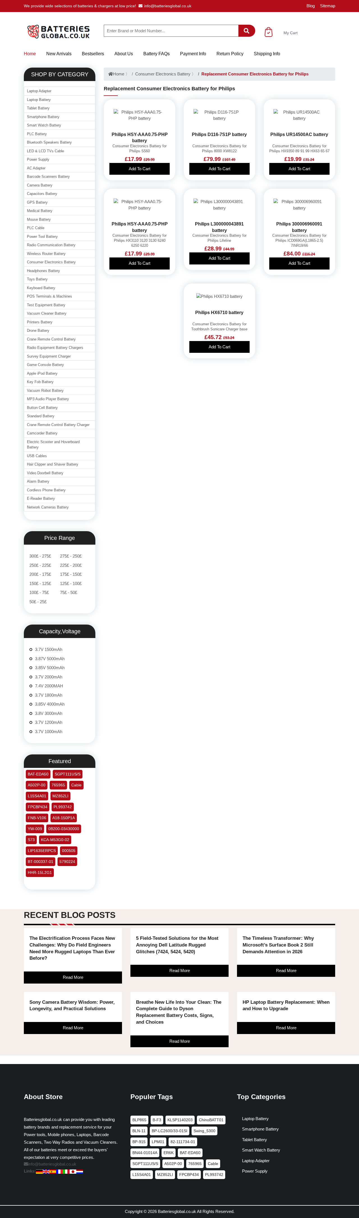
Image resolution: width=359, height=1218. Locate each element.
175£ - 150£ (71, 574)
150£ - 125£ (40, 583)
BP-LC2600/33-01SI (169, 1131)
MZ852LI (60, 796)
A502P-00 (36, 785)
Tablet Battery (38, 108)
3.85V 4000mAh (50, 704)
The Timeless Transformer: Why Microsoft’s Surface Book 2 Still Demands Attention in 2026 (278, 945)
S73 (31, 839)
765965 (58, 785)
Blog (311, 5)
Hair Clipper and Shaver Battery (52, 464)
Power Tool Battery (42, 236)
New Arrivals (59, 53)
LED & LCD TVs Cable (45, 151)
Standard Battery (40, 416)
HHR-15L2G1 (40, 872)
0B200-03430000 (63, 828)
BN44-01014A (144, 1152)
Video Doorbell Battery (45, 473)
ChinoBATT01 (211, 1120)
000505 (68, 850)
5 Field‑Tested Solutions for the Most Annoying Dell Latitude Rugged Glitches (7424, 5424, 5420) (177, 945)
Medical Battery (39, 211)
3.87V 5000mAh (50, 658)
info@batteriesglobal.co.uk (167, 6)
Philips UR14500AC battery (299, 134)
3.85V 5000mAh (50, 667)
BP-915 (139, 1141)
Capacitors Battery (42, 194)
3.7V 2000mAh (48, 676)
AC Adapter (36, 168)
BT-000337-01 (40, 861)
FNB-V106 (37, 818)
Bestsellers (93, 53)
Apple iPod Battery (42, 373)
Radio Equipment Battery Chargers (55, 348)
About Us (123, 53)
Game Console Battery (45, 365)
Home (30, 53)
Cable (76, 785)
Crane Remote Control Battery (51, 339)
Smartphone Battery (43, 117)
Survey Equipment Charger (49, 356)
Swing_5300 (204, 1131)
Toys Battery (37, 279)
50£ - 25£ (38, 601)
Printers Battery (39, 322)
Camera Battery (39, 185)
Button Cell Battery (42, 408)
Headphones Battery (43, 271)
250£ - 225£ (40, 565)
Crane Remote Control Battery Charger (58, 425)
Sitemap (327, 5)
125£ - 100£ (71, 583)
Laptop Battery (39, 100)
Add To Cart (139, 168)
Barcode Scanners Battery (48, 176)
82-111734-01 (183, 1141)
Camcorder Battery (42, 433)
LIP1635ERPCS (42, 850)
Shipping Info (267, 53)
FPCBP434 (37, 807)
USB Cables (37, 456)
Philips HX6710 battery (219, 312)
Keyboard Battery (41, 288)
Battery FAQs (156, 53)
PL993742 (63, 807)
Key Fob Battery (40, 382)
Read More (73, 977)
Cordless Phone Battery (46, 490)
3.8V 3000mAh (48, 713)
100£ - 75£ (39, 592)
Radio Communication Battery (51, 245)
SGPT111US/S (67, 774)
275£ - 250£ (71, 556)
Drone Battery (38, 330)
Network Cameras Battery (48, 507)
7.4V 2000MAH (49, 685)
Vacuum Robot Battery (45, 390)
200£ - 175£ (40, 574)
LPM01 (158, 1141)
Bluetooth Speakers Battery (49, 142)
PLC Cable (35, 228)
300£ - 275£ (40, 556)
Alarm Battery (38, 481)
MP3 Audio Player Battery (48, 399)
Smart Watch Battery (44, 125)
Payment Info (193, 53)
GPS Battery (37, 202)
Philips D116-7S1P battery (219, 134)
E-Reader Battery (41, 498)
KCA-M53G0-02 (55, 839)
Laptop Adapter (39, 91)
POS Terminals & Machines (49, 296)
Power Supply (38, 159)
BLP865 (139, 1120)
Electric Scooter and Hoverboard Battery (53, 445)
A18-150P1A (63, 818)
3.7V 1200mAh (48, 722)
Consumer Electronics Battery (162, 74)
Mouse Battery (39, 219)
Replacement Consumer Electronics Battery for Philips (255, 74)
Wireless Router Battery (46, 254)
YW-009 (35, 828)
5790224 (67, 861)
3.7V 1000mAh (48, 731)
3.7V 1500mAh (48, 649)
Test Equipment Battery (46, 305)
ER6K (169, 1152)
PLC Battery (37, 134)
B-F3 (157, 1120)
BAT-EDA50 (38, 774)
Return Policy (230, 53)
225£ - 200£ (71, 565)
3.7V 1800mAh (48, 695)
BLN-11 (139, 1131)
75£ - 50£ (68, 592)
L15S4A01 (37, 796)
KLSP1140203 (180, 1120)
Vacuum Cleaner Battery (46, 313)
